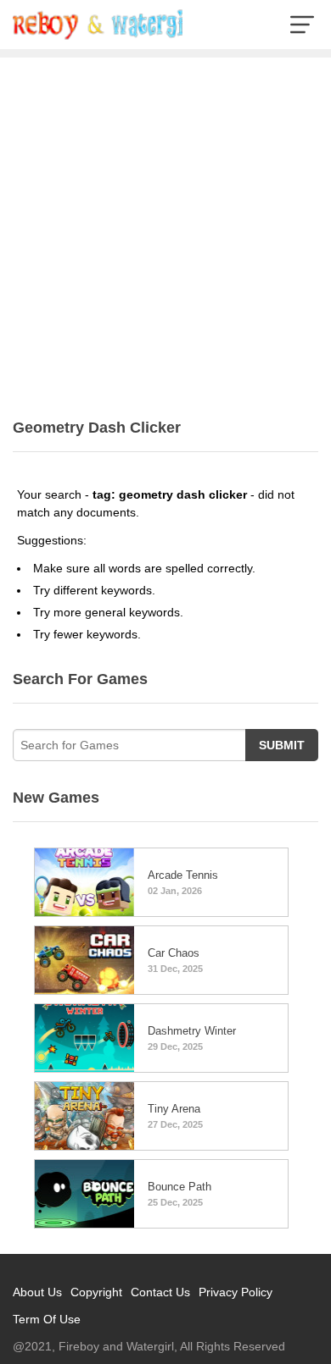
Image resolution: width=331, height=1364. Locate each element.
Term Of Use (47, 1319)
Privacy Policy (235, 1292)
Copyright (96, 1292)
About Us (37, 1292)
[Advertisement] (165, 231)
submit (282, 745)
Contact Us (160, 1292)
